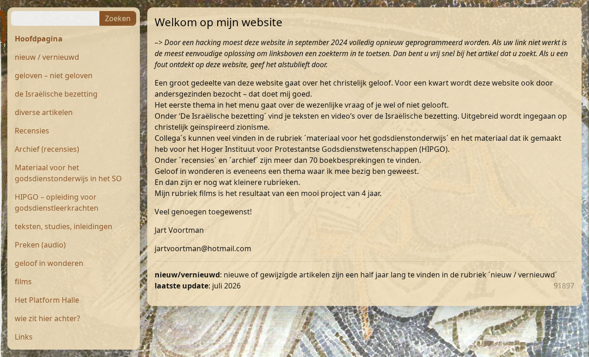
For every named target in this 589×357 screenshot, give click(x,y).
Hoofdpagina (39, 39)
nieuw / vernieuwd (47, 57)
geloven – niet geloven (53, 75)
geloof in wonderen (49, 263)
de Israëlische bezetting (56, 94)
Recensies (32, 131)
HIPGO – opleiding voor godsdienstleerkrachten (56, 202)
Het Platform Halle (47, 300)
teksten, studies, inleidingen (63, 226)
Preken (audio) (40, 245)
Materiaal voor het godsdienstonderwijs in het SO (68, 173)
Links (24, 337)
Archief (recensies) (47, 149)
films (23, 281)
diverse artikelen (44, 112)
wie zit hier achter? (47, 318)
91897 (564, 286)
